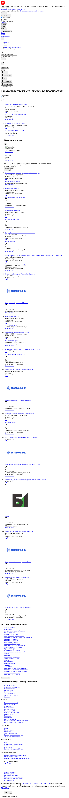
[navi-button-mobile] (2, 38)
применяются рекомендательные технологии (36, 783)
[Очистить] (3, 58)
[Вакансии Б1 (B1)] (36, 500)
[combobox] (9, 55)
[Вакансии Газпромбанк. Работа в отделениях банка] (36, 388)
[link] (4, 29)
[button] (3, 33)
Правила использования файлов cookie (31, 11)
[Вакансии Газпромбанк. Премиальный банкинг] (36, 291)
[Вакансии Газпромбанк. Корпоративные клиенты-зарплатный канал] (36, 453)
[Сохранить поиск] (2, 63)
